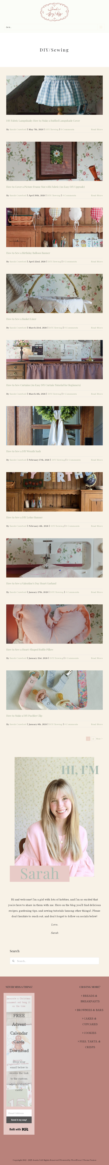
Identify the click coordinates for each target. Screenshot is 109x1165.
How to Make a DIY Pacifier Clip (24, 715)
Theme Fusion (89, 1160)
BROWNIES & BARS (90, 1010)
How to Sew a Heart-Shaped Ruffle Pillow (29, 649)
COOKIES (90, 1033)
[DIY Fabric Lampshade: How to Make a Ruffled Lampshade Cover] (54, 95)
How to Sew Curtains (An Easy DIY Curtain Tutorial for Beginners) (43, 385)
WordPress (76, 1160)
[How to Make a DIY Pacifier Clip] (54, 690)
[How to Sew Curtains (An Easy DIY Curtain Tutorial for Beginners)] (54, 359)
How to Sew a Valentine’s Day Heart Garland (31, 583)
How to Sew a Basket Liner (21, 319)
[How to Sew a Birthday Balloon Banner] (54, 227)
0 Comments (67, 129)
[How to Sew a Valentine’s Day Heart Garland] (54, 558)
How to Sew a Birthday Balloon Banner (28, 253)
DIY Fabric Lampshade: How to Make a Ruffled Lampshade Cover (43, 120)
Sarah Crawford (18, 129)
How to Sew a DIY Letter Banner (24, 517)
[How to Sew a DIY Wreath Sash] (54, 425)
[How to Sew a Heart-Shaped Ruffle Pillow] (54, 624)
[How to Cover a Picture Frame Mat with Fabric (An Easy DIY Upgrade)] (54, 161)
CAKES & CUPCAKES (90, 1021)
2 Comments (74, 459)
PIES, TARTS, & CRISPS (90, 1044)
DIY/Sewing (52, 129)
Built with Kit (19, 1129)
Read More (97, 129)
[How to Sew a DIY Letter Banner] (54, 491)
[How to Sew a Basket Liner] (54, 293)
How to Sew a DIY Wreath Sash (23, 451)
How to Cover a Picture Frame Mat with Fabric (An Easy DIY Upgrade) (45, 186)
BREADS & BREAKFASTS (90, 998)
